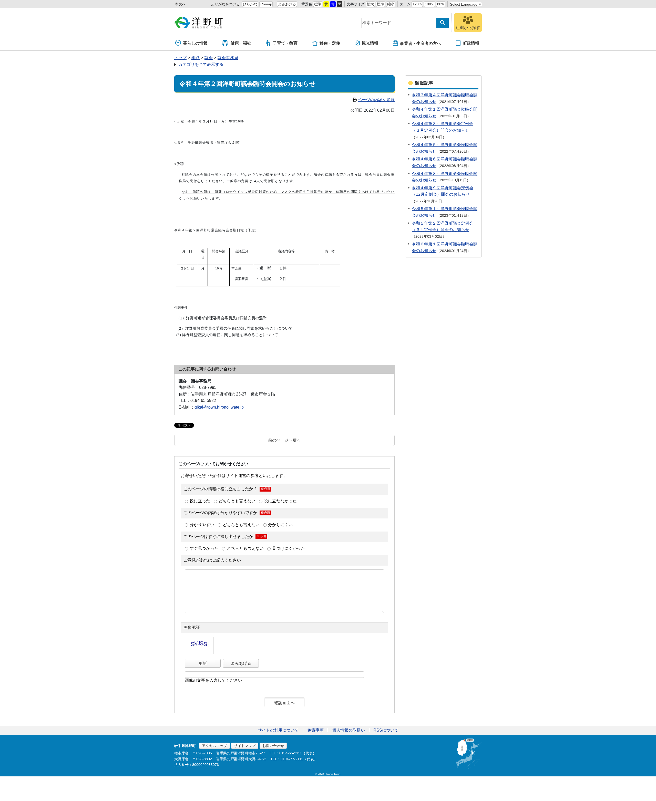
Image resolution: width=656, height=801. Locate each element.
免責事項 (315, 730)
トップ (180, 58)
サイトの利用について (278, 730)
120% (417, 4)
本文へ (180, 4)
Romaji (266, 4)
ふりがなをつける (225, 4)
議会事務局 (228, 58)
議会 (208, 58)
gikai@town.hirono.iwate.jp (219, 407)
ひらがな (250, 4)
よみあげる (287, 4)
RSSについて (385, 730)
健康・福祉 (241, 43)
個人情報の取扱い (348, 730)
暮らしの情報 (195, 43)
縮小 (390, 4)
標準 (317, 4)
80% (440, 4)
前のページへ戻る (284, 440)
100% (429, 4)
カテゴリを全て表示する (200, 64)
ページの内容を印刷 (376, 100)
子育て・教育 (285, 43)
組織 (195, 58)
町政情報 (471, 43)
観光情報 (370, 43)
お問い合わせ (273, 746)
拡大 (370, 4)
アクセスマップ (214, 746)
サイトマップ (244, 746)
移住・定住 (330, 43)
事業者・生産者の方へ (420, 43)
